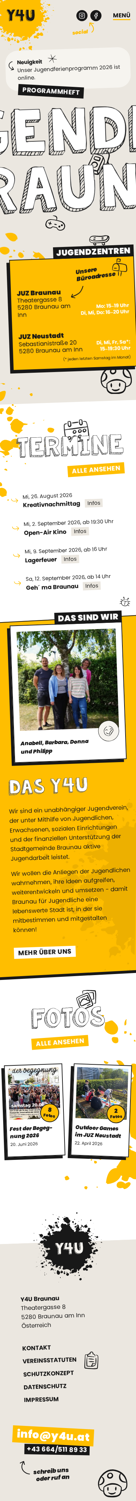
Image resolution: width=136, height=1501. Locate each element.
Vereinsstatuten (50, 1360)
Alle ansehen (95, 469)
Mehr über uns (44, 952)
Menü (121, 15)
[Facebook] (95, 15)
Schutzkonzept (48, 1373)
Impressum (41, 1399)
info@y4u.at (53, 1435)
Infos (93, 503)
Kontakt (36, 1348)
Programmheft (51, 91)
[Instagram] (82, 15)
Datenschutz (45, 1386)
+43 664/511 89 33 (57, 1449)
